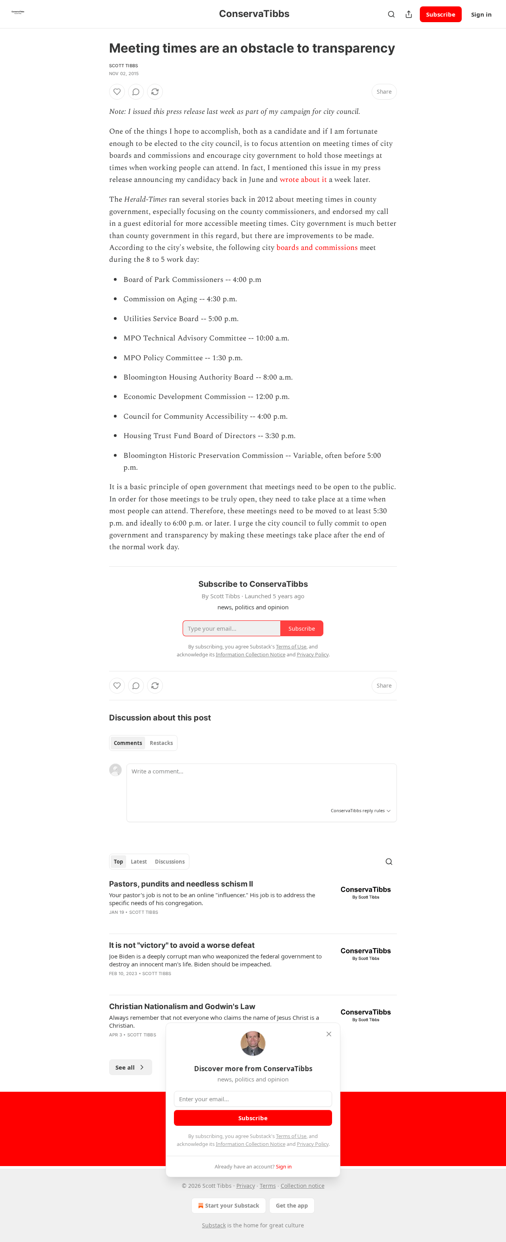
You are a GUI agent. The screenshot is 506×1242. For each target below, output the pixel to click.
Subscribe (440, 14)
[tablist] (143, 743)
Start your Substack (232, 1205)
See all (125, 1067)
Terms (268, 1185)
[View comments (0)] (136, 92)
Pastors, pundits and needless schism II (181, 883)
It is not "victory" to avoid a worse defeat (182, 945)
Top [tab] (118, 861)
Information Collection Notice (250, 1143)
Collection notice (303, 1185)
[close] (329, 1034)
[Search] (391, 14)
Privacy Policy (313, 1143)
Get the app (292, 1205)
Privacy (245, 1185)
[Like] (117, 92)
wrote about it (303, 179)
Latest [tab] (139, 861)
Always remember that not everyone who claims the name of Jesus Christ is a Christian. (214, 1021)
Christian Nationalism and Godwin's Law (182, 1006)
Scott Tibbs (123, 65)
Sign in (481, 14)
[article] (253, 903)
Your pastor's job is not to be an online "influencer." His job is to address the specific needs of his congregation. (212, 899)
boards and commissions (317, 247)
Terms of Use (291, 1136)
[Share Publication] (409, 14)
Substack (214, 1225)
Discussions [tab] (170, 861)
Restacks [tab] (161, 743)
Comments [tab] (128, 743)
